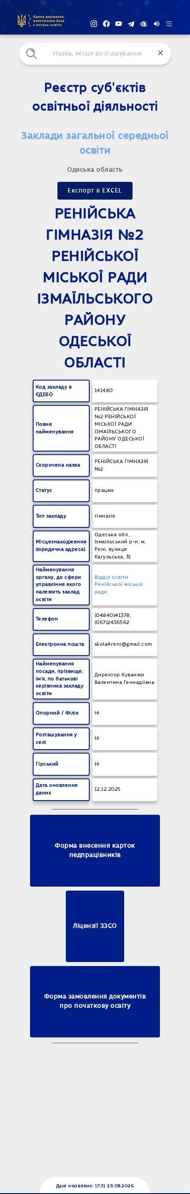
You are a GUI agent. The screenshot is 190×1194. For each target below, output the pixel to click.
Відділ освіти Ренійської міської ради (119, 585)
